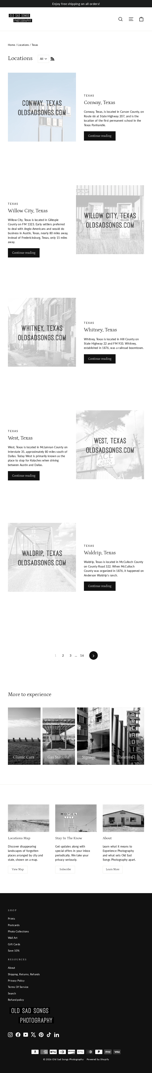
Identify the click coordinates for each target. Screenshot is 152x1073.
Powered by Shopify (98, 1059)
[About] (123, 818)
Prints (11, 918)
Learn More (112, 869)
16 (82, 655)
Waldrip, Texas (100, 553)
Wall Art (13, 937)
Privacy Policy (16, 980)
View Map (18, 869)
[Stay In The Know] (76, 818)
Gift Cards (14, 944)
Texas (89, 95)
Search (12, 993)
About (11, 967)
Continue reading (99, 136)
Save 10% (14, 950)
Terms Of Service (18, 986)
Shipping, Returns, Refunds (24, 974)
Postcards (14, 925)
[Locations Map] (28, 818)
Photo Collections (18, 931)
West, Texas (20, 438)
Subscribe (65, 869)
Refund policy (16, 999)
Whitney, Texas (100, 330)
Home (11, 44)
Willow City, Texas (28, 211)
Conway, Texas (99, 102)
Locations (23, 44)
